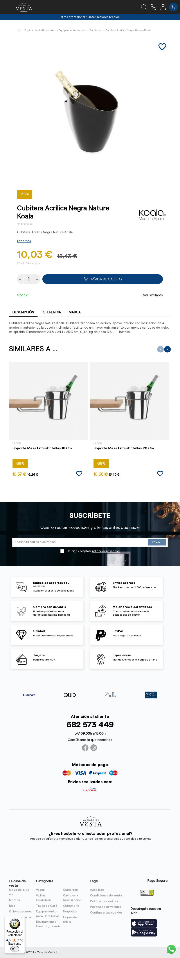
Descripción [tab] (23, 312)
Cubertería (71, 905)
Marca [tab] (75, 312)
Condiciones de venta (106, 895)
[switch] (14, 948)
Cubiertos (70, 889)
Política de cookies (104, 901)
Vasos (40, 889)
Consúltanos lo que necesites (90, 740)
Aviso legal (97, 889)
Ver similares (153, 295)
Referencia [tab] (51, 312)
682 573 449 (90, 725)
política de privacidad (106, 551)
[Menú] (22, 918)
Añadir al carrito (106, 279)
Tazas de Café (46, 905)
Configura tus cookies (106, 912)
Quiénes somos (20, 911)
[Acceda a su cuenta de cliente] (164, 7)
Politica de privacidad (106, 906)
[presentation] (160, 349)
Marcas (14, 900)
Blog (12, 905)
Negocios (70, 911)
